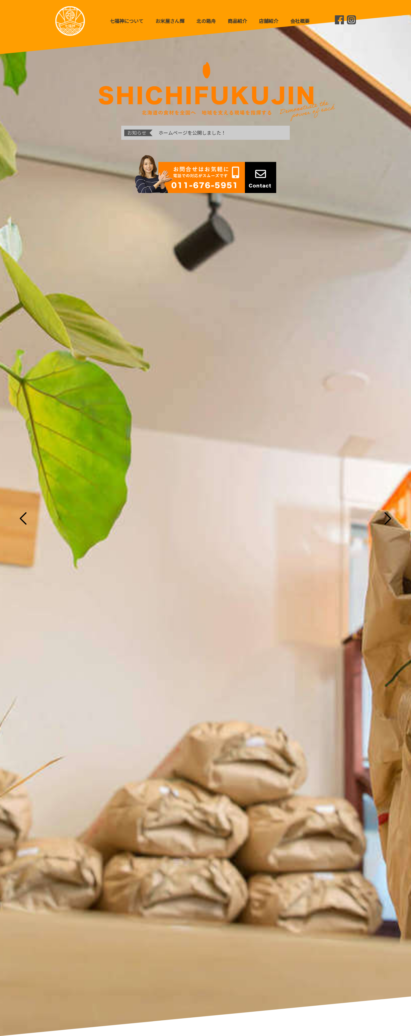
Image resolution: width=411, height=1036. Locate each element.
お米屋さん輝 (170, 20)
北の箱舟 (206, 20)
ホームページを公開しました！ (192, 132)
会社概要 (300, 20)
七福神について (127, 20)
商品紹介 (237, 20)
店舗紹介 (268, 20)
